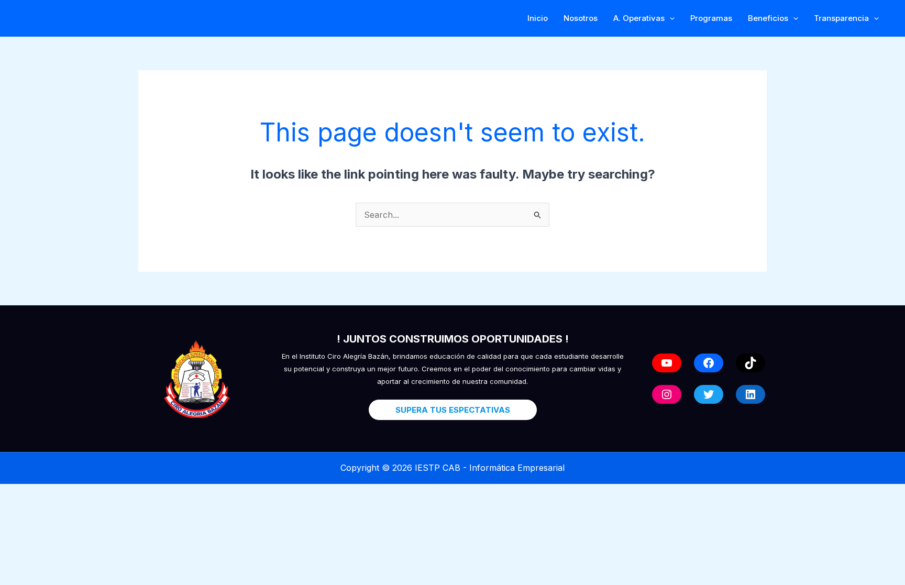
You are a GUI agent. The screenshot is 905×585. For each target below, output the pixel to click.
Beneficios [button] (768, 18)
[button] (670, 18)
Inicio (537, 18)
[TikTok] (750, 363)
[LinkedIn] (750, 394)
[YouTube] (666, 363)
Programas (711, 18)
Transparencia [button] (841, 18)
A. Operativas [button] (639, 18)
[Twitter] (708, 394)
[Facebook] (708, 363)
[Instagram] (666, 394)
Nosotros (581, 18)
